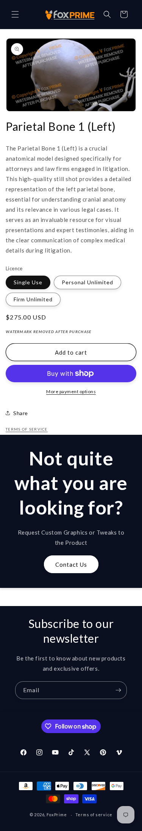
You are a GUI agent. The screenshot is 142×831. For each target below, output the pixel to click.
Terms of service (93, 814)
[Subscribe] (118, 690)
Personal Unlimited (87, 282)
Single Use (28, 282)
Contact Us (71, 564)
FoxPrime (57, 814)
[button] (15, 14)
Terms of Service (27, 429)
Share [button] (20, 413)
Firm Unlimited (33, 299)
